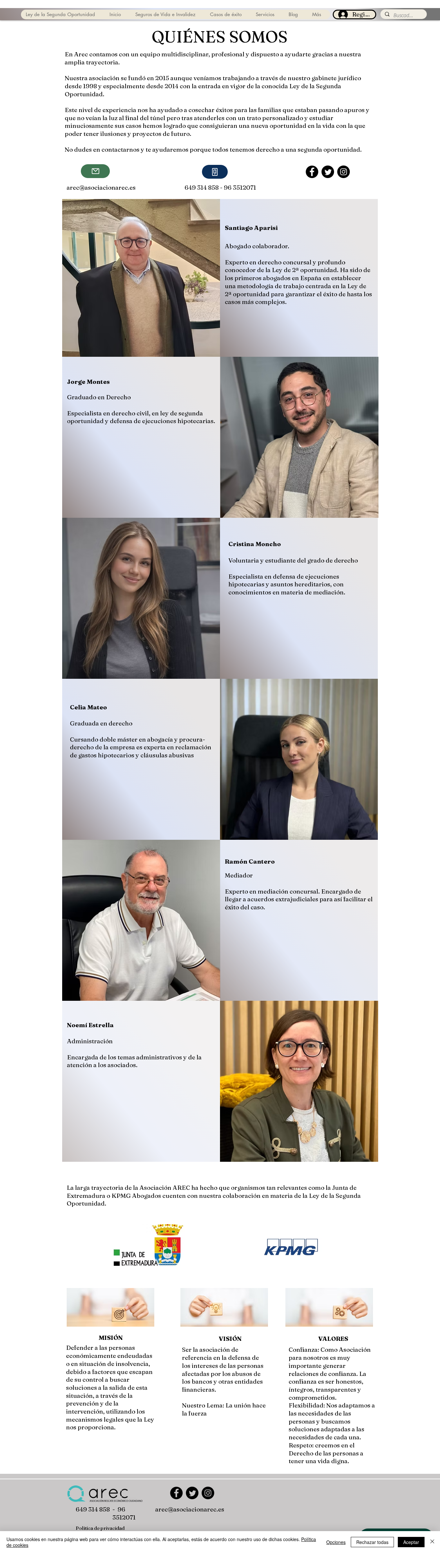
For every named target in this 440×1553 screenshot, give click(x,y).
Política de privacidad (100, 1528)
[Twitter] (327, 172)
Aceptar (411, 1542)
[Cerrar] (432, 1542)
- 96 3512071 (238, 187)
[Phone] (215, 172)
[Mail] (95, 171)
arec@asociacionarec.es (101, 187)
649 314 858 (93, 1509)
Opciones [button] (336, 1542)
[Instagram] (343, 172)
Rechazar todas (372, 1542)
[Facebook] (312, 172)
